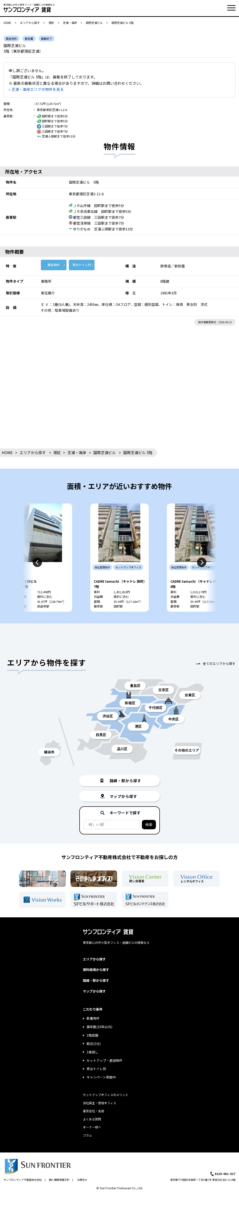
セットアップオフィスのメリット (105, 1095)
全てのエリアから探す (219, 663)
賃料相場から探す (96, 969)
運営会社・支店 (93, 1111)
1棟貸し (92, 1052)
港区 (51, 23)
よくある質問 (92, 1119)
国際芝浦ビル (94, 23)
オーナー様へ (92, 1127)
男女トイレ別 (82, 265)
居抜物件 (54, 265)
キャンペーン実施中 (101, 1077)
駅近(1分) (94, 1043)
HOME (7, 23)
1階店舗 (92, 1035)
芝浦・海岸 (70, 23)
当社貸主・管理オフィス (99, 1103)
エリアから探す (30, 23)
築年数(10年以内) (99, 1026)
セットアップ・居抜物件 (105, 1060)
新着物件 (93, 1018)
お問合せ (82, 1180)
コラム (87, 1135)
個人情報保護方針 (59, 1180)
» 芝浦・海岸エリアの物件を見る (36, 89)
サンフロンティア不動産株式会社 (23, 1180)
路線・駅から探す (96, 980)
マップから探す (94, 991)
